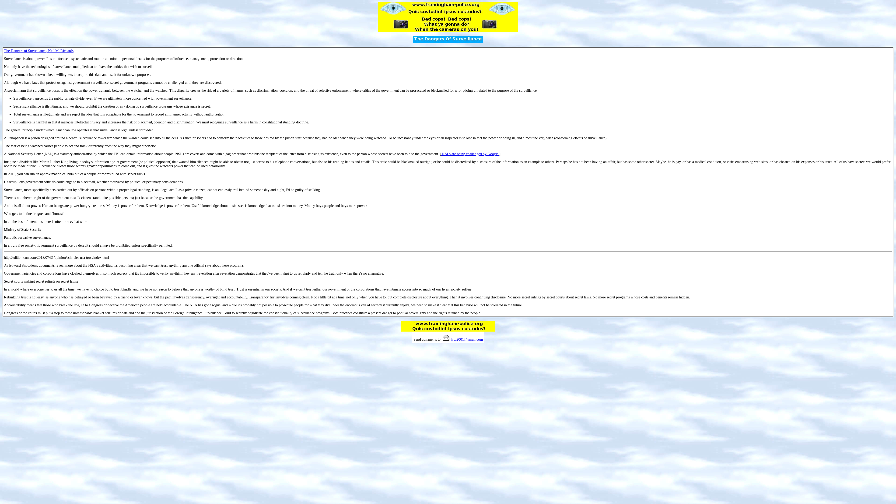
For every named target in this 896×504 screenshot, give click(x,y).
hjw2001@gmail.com (467, 339)
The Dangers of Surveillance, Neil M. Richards (39, 51)
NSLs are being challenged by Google (470, 154)
